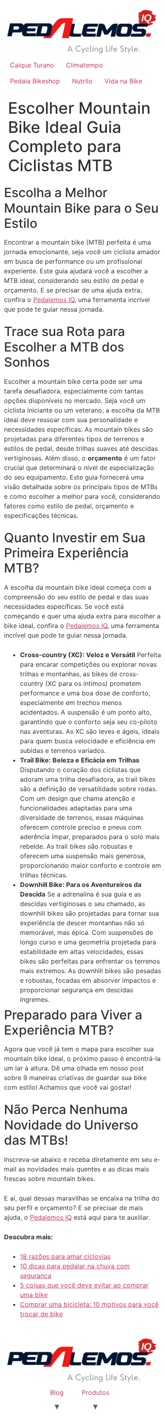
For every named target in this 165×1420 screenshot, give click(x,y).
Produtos (95, 1392)
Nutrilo (82, 81)
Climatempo (84, 65)
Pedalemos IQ (53, 300)
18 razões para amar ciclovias (65, 1256)
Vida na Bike (123, 81)
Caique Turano (32, 65)
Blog (57, 1392)
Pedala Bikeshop (35, 81)
